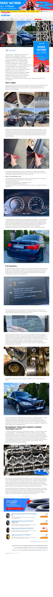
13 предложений (44, 516)
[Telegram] (45, 19)
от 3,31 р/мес (45, 529)
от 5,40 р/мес (45, 536)
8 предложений (44, 537)
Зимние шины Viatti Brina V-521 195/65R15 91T (21, 535)
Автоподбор (15, 553)
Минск (18, 553)
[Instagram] (47, 19)
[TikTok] (50, 19)
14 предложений (44, 523)
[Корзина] (51, 15)
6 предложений (44, 531)
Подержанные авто (8, 553)
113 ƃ (46, 513)
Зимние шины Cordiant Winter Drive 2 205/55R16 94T (22, 528)
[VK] (49, 19)
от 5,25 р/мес (45, 522)
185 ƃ (46, 521)
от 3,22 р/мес (45, 515)
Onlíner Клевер (45, 11)
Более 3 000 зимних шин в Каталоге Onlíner (39, 541)
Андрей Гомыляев (29, 45)
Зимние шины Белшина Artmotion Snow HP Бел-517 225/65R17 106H (22, 521)
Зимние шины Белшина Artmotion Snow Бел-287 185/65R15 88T (24, 514)
